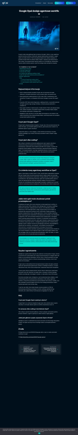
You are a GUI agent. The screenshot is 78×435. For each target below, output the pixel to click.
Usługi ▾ (44, 3)
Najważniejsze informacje (25, 68)
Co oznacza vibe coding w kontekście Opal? (31, 80)
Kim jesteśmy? (38, 3)
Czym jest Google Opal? (25, 70)
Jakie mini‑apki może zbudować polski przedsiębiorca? (32, 74)
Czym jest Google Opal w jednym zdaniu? (30, 79)
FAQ (21, 78)
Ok (39, 433)
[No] (76, 431)
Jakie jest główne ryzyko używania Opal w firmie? (32, 82)
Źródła (21, 83)
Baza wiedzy (50, 3)
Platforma (71, 3)
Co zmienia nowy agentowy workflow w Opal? (30, 73)
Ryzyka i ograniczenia (25, 76)
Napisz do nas (60, 3)
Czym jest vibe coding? (25, 71)
